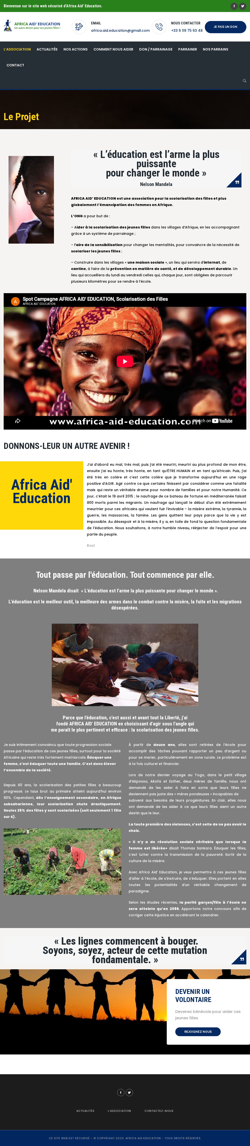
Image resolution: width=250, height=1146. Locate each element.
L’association (17, 49)
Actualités (47, 49)
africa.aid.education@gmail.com (120, 30)
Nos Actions (75, 49)
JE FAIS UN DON (225, 27)
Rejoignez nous (198, 1031)
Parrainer (187, 49)
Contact (15, 65)
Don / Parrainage (155, 49)
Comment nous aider (113, 49)
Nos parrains (215, 49)
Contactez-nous (159, 1111)
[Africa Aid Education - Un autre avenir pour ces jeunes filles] (35, 25)
